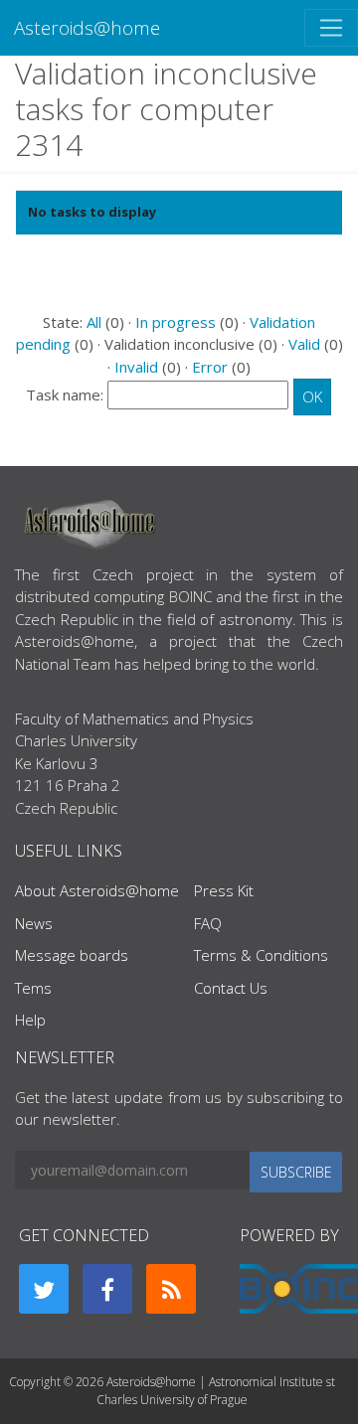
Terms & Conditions (261, 955)
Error (210, 367)
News (34, 923)
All (94, 322)
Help (30, 1019)
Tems (33, 988)
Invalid (136, 367)
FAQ (208, 923)
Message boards (71, 955)
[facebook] (107, 1289)
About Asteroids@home (97, 890)
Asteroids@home (87, 27)
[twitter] (44, 1289)
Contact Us (231, 988)
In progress (175, 322)
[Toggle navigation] (331, 28)
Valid (304, 344)
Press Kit (224, 890)
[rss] (171, 1289)
